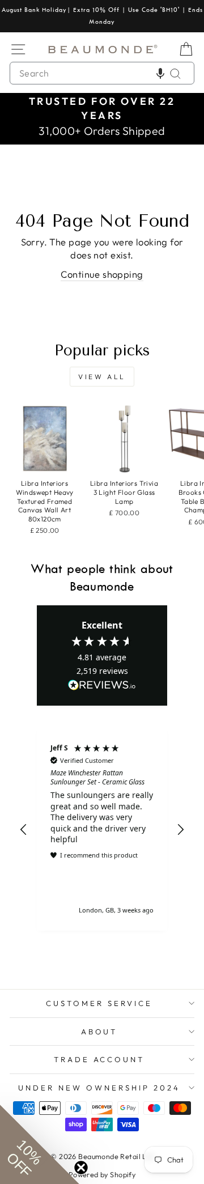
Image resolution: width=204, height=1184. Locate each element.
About (99, 1031)
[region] (102, 829)
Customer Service (99, 1003)
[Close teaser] (81, 1167)
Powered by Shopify (102, 1174)
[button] (160, 73)
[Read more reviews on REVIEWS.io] (102, 686)
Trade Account (99, 1059)
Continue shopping (102, 274)
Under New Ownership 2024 (99, 1087)
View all (102, 376)
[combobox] (102, 73)
